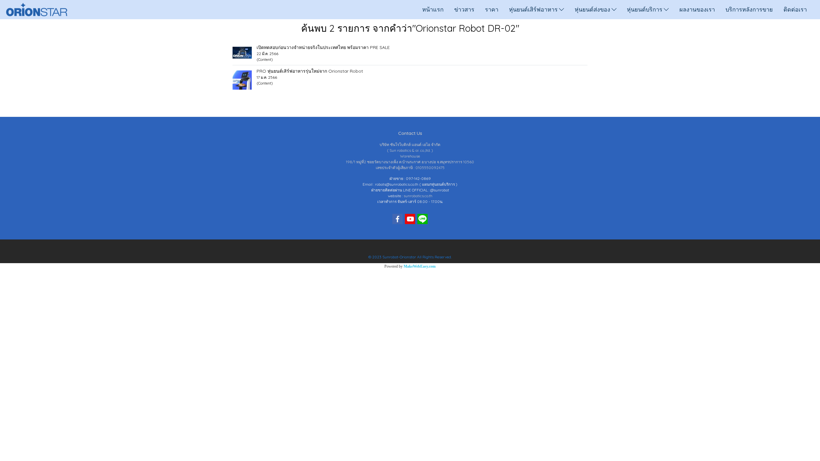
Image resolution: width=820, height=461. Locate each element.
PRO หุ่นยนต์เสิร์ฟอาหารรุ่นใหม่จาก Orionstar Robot (310, 71)
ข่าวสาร (464, 9)
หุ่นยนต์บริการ (645, 9)
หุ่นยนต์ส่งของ (593, 9)
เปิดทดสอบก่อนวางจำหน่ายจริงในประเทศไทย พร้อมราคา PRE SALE (323, 47)
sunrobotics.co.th (418, 195)
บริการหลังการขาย (749, 9)
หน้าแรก (433, 9)
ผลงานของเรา (697, 9)
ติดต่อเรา (795, 9)
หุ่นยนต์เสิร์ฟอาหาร (534, 9)
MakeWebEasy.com (420, 266)
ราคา (491, 9)
